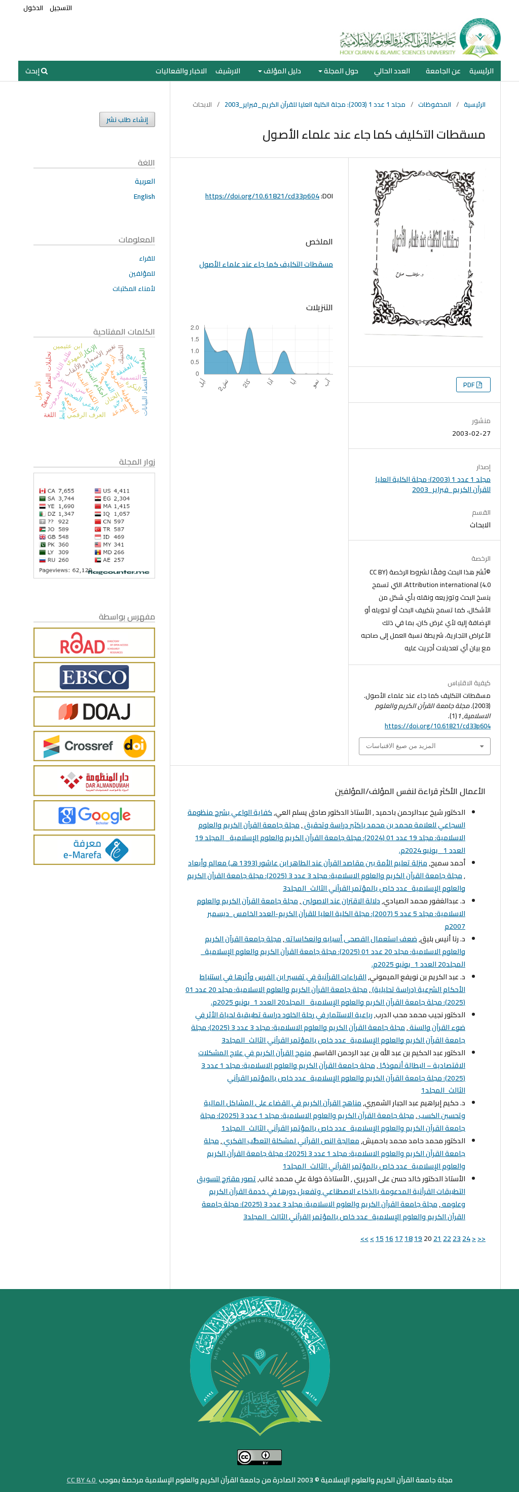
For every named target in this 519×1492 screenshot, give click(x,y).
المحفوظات (434, 104)
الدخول (33, 8)
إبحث (33, 70)
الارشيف (227, 70)
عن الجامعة (443, 70)
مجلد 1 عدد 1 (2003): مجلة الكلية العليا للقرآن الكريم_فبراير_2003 (315, 104)
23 (457, 1238)
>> (364, 1238)
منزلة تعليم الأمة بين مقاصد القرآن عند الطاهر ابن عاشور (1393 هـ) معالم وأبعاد (307, 862)
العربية (145, 181)
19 (418, 1238)
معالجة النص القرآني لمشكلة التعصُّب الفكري (290, 1140)
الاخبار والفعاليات (181, 70)
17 (399, 1238)
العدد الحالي (392, 70)
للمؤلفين (142, 273)
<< (481, 1238)
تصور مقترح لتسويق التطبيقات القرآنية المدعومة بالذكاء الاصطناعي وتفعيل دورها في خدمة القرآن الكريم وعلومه (331, 1191)
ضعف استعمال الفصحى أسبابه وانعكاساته (350, 938)
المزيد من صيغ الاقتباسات (401, 745)
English (144, 196)
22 (447, 1238)
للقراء (147, 258)
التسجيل (61, 8)
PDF (469, 385)
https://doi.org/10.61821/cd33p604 (262, 195)
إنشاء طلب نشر (127, 119)
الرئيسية (481, 70)
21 (437, 1238)
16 (389, 1238)
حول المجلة (340, 70)
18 (408, 1238)
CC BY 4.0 (82, 1479)
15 (380, 1238)
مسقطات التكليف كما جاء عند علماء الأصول (266, 264)
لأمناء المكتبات (134, 288)
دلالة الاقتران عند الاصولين (340, 900)
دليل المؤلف (281, 70)
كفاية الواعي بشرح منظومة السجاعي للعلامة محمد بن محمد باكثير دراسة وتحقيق (326, 819)
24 (466, 1238)
